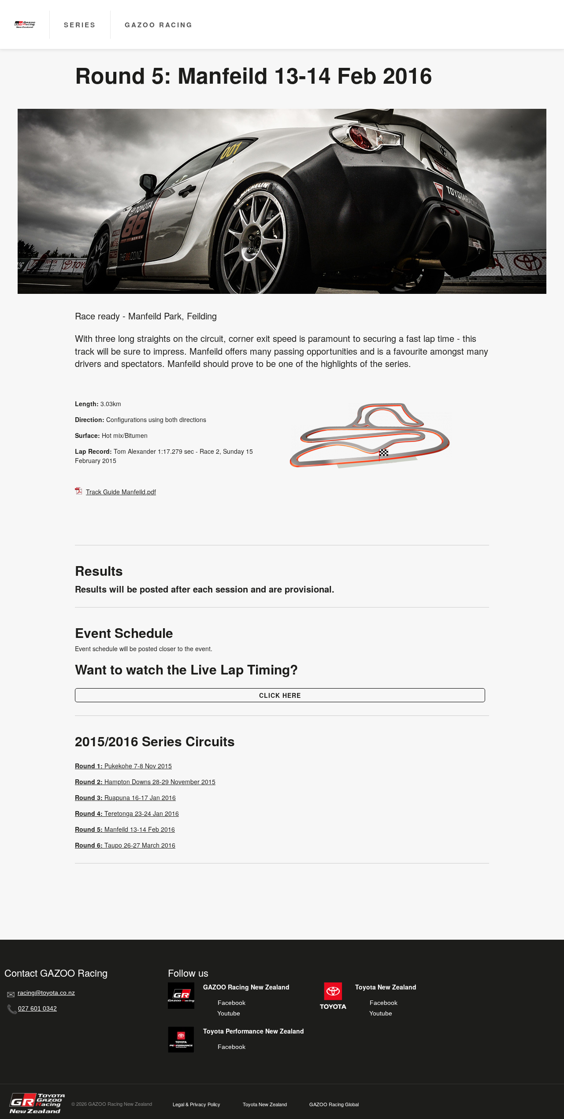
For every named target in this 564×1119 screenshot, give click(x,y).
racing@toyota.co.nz (46, 992)
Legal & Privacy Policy (196, 1104)
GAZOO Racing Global (334, 1104)
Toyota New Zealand (265, 1104)
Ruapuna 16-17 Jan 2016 (125, 797)
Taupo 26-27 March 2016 (125, 845)
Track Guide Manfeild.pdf (121, 491)
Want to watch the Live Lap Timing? (186, 669)
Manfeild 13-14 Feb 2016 (125, 829)
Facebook (231, 1002)
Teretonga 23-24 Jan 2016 (127, 813)
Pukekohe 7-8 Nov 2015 (123, 765)
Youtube (228, 1013)
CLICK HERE (280, 695)
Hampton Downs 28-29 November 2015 (145, 781)
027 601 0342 (37, 1008)
